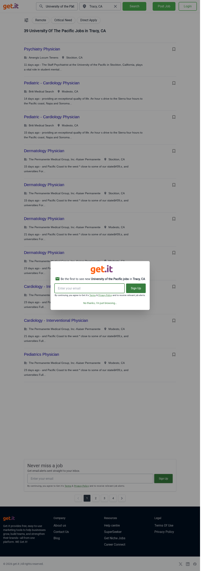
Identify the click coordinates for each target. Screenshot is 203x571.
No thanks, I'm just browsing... (100, 303)
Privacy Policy (105, 295)
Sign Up (136, 288)
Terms (92, 295)
